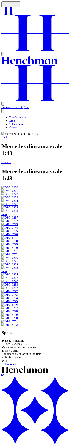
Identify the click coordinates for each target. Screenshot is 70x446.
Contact (13, 127)
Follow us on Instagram (15, 107)
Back (4, 137)
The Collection (18, 117)
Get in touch (8, 364)
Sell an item (16, 124)
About (12, 120)
